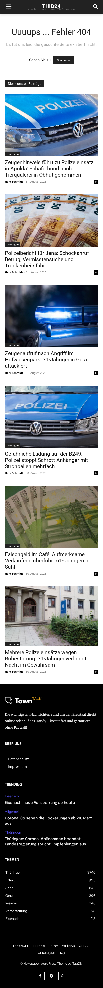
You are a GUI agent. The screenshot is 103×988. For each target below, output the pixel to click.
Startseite (63, 60)
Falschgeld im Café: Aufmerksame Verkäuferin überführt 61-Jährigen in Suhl (47, 560)
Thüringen (12, 154)
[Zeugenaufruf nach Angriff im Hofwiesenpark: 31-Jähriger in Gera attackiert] (51, 316)
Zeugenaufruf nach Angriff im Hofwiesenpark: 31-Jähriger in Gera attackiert (46, 359)
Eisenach (12, 796)
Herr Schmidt (14, 181)
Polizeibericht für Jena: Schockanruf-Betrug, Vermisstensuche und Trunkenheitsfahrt (47, 259)
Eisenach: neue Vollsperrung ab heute (40, 803)
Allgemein (13, 812)
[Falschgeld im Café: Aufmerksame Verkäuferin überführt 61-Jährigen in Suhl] (51, 517)
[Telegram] (51, 976)
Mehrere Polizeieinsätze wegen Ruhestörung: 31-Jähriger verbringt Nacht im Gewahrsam (45, 658)
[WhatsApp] (62, 976)
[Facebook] (40, 976)
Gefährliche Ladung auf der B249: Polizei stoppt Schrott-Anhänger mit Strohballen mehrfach (46, 460)
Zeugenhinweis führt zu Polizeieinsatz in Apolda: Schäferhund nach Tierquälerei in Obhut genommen (49, 168)
